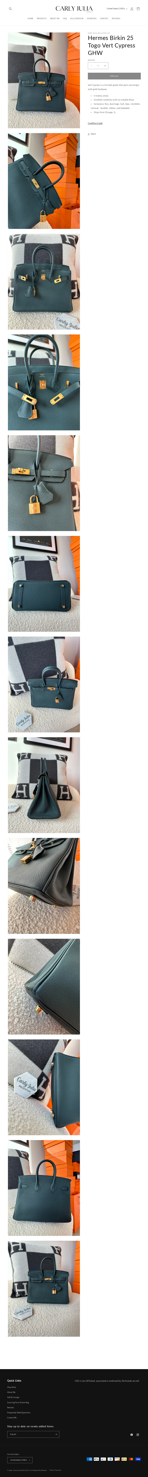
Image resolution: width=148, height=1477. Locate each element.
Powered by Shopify (40, 1470)
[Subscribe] (56, 1434)
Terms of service (55, 1470)
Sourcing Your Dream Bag (18, 1403)
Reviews (10, 1408)
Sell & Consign (13, 1397)
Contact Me (12, 1418)
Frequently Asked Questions (18, 1413)
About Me (11, 1392)
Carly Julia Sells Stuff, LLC (22, 1470)
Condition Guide (95, 123)
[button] (10, 9)
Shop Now (11, 1387)
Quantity (91, 60)
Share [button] (93, 134)
